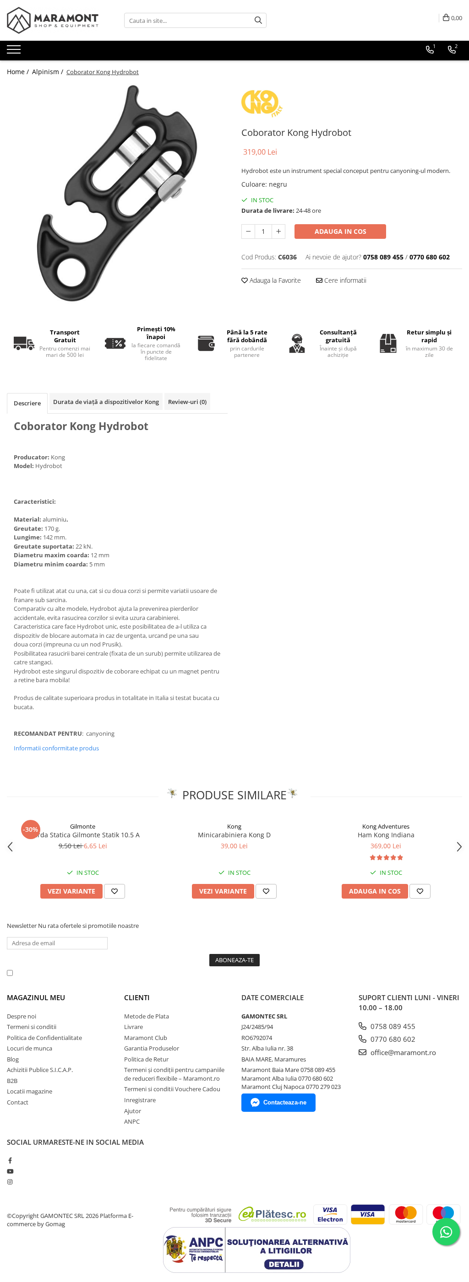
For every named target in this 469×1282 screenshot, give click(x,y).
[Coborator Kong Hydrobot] (117, 193)
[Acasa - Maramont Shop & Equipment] (52, 20)
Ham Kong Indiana (386, 834)
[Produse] (15, 52)
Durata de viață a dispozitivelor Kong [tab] (106, 402)
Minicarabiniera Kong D (234, 834)
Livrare (133, 1027)
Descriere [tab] (27, 403)
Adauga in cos (340, 231)
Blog (13, 1059)
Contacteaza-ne (284, 1102)
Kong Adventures (385, 826)
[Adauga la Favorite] (114, 891)
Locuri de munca (29, 1048)
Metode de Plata (146, 1016)
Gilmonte (82, 826)
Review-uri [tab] (187, 402)
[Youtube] (10, 1171)
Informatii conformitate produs (56, 748)
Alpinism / (48, 71)
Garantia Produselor (151, 1048)
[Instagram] (10, 1182)
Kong (234, 826)
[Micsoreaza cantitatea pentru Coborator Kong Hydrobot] (248, 231)
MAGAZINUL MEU (36, 997)
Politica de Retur (146, 1059)
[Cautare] (258, 20)
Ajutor (132, 1111)
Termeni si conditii (31, 1027)
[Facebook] (10, 1160)
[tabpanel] (117, 193)
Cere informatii (344, 280)
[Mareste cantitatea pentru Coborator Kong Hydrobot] (278, 231)
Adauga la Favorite (274, 280)
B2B (12, 1081)
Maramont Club (145, 1038)
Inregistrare (140, 1100)
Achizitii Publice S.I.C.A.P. (40, 1070)
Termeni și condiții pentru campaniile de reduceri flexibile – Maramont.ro (174, 1074)
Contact (17, 1102)
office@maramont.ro (402, 1052)
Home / (19, 71)
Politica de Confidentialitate (251, 973)
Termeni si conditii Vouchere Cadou (172, 1089)
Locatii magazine (29, 1091)
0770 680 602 (392, 1039)
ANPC (132, 1121)
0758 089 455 (392, 1026)
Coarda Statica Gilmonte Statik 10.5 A (83, 834)
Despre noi (21, 1016)
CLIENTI (137, 997)
